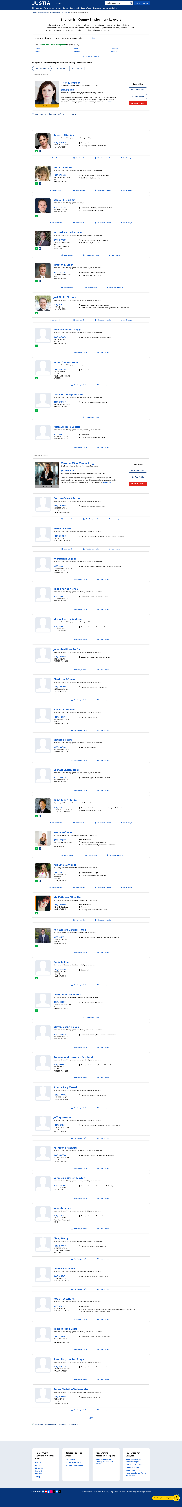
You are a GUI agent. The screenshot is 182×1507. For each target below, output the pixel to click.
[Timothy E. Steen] (43, 270)
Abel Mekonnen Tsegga (67, 329)
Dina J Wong (61, 1238)
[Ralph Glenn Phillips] (43, 805)
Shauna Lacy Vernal (65, 1087)
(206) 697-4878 (60, 337)
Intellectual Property (73, 1462)
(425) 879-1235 (60, 1306)
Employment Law (54, 12)
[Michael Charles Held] (43, 775)
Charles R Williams (64, 1268)
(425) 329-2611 (60, 1125)
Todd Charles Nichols (66, 588)
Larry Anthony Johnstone (68, 394)
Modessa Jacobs (63, 739)
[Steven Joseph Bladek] (43, 1032)
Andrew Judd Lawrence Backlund (73, 1057)
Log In (138, 3)
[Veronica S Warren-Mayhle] (43, 1183)
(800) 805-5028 (67, 470)
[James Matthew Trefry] (43, 655)
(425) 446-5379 (60, 434)
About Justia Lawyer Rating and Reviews (136, 1474)
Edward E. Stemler (64, 709)
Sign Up (145, 3)
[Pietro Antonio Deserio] (43, 432)
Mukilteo (38, 1474)
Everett (75, 49)
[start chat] (176, 1498)
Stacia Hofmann (63, 832)
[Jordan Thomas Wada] (43, 367)
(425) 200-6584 (60, 1064)
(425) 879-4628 (60, 175)
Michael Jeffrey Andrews (68, 619)
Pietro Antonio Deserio (67, 426)
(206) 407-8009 (60, 904)
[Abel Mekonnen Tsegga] (43, 335)
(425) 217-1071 (60, 1246)
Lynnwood (76, 51)
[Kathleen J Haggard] (43, 1153)
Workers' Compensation (74, 1465)
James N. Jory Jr (62, 1208)
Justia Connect (87, 1492)
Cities (92, 38)
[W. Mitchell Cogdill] (43, 564)
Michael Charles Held (66, 769)
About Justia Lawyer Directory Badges (133, 1461)
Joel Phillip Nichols (65, 297)
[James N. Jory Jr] (43, 1214)
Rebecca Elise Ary (64, 135)
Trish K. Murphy (70, 82)
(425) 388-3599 (60, 686)
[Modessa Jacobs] (43, 745)
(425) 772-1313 (60, 1215)
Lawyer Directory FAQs (134, 1464)
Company (105, 1492)
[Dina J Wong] (43, 1244)
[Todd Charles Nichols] (43, 594)
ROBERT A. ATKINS (64, 1298)
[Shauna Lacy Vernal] (43, 1093)
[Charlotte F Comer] (43, 685)
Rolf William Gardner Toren (70, 929)
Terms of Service (120, 1492)
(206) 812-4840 (67, 90)
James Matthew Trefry (67, 649)
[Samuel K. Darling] (43, 205)
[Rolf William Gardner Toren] (43, 935)
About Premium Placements (136, 1470)
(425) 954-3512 (60, 937)
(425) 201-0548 (60, 536)
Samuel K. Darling (64, 199)
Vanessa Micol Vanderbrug (77, 463)
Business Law (70, 1460)
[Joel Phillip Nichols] (43, 303)
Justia (34, 12)
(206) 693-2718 (60, 840)
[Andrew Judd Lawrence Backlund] (43, 1062)
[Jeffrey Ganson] (43, 1123)
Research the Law (62, 8)
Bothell (37, 49)
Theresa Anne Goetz (65, 1328)
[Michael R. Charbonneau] (43, 238)
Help (111, 1492)
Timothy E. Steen (63, 264)
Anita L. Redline (63, 167)
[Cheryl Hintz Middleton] (43, 1000)
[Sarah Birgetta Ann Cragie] (43, 1365)
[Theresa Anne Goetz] (43, 1334)
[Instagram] (51, 1491)
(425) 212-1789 (60, 207)
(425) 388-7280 (60, 747)
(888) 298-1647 (60, 402)
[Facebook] (48, 1491)
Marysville (114, 49)
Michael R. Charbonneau (68, 232)
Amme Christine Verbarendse (71, 1389)
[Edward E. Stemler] (43, 715)
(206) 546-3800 (60, 1002)
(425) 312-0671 (60, 717)
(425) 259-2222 (60, 304)
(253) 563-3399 (60, 969)
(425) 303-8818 (60, 656)
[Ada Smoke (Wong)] (43, 870)
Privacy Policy (131, 1492)
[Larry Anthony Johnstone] (43, 400)
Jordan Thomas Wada (66, 362)
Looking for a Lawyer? (162, 1498)
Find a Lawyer (37, 8)
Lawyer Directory (43, 12)
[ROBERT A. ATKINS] (43, 1304)
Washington (65, 12)
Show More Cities (90, 56)
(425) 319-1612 (60, 1094)
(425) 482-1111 (60, 807)
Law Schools (75, 8)
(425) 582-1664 (60, 1185)
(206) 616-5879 (60, 1276)
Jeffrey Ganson (62, 1117)
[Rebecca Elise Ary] (43, 141)
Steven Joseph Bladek (66, 1026)
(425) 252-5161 (60, 272)
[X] (59, 1491)
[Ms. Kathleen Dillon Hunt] (43, 903)
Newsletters (97, 8)
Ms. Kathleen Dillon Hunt (68, 897)
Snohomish (115, 51)
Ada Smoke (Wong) (65, 864)
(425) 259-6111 (60, 566)
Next (91, 1418)
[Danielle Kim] (43, 967)
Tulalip (37, 1477)
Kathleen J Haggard (65, 1147)
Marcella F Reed (63, 528)
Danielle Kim (61, 962)
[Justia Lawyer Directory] (41, 3)
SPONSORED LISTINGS (41, 75)
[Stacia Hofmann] (43, 838)
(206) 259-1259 (60, 240)
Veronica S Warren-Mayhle (69, 1178)
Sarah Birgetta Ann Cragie (69, 1359)
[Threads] (54, 1491)
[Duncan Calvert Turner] (43, 504)
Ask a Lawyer (49, 8)
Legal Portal (97, 1492)
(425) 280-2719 (60, 1366)
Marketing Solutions (110, 8)
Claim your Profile (132, 1467)
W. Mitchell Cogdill (65, 558)
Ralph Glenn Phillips (66, 799)
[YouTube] (46, 1491)
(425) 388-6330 (60, 777)
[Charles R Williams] (43, 1274)
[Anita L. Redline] (43, 173)
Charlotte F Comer (64, 679)
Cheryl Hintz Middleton (67, 994)
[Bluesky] (57, 1491)
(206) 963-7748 (60, 1155)
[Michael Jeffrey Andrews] (43, 624)
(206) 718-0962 (60, 1336)
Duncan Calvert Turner (67, 498)
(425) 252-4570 (60, 142)
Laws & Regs (86, 8)
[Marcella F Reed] (43, 534)
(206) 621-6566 (60, 505)
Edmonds (38, 51)
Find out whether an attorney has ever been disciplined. (104, 1462)
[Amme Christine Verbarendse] (43, 1395)
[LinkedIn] (43, 1491)
